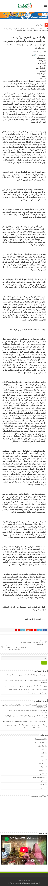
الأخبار (39, 28)
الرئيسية (45, 28)
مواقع (43, 787)
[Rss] (31, 880)
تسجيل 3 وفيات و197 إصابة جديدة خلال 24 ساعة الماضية (20, 721)
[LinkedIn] (20, 880)
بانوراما (42, 767)
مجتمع (43, 781)
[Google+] (29, 880)
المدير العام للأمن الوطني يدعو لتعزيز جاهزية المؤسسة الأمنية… (27, 689)
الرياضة (42, 760)
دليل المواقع (40, 25)
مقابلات (42, 784)
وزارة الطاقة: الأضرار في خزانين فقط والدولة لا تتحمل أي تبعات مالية (25, 686)
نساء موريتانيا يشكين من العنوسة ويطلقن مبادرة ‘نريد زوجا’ (15, 647)
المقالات (42, 763)
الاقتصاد (42, 756)
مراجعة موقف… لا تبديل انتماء (37, 693)
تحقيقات (42, 770)
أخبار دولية (41, 746)
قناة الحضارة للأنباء (39, 777)
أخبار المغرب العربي (38, 742)
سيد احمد (44, 725)
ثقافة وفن (42, 774)
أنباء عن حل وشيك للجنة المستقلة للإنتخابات (32, 642)
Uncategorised (40, 739)
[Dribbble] (22, 880)
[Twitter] (24, 880)
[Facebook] (26, 880)
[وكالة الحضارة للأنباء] (24, 6)
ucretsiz (44, 721)
